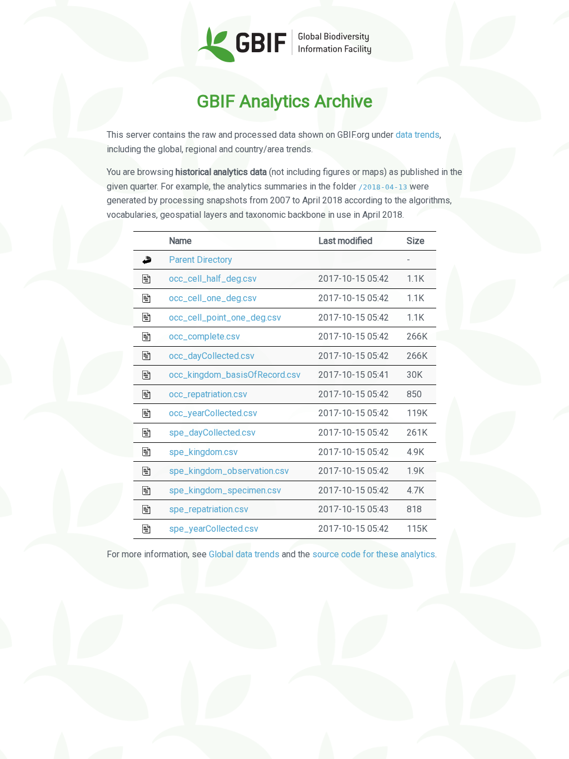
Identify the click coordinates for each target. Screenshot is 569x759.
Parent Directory (200, 259)
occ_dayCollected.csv (211, 356)
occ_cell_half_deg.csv (213, 278)
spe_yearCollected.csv (213, 528)
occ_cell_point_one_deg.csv (225, 317)
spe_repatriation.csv (208, 509)
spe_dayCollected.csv (212, 432)
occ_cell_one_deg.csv (213, 298)
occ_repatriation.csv (208, 394)
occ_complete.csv (204, 336)
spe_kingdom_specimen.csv (225, 490)
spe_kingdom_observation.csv (229, 471)
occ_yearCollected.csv (213, 413)
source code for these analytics (373, 554)
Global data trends (244, 554)
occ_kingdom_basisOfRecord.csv (235, 374)
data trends (418, 134)
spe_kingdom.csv (203, 452)
